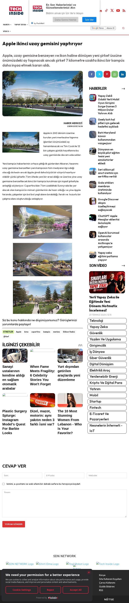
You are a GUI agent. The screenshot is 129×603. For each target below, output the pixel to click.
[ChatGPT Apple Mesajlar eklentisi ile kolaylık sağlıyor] (92, 217)
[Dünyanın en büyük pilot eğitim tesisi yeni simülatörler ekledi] (92, 151)
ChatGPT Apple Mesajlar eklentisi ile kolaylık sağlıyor (108, 221)
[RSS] (124, 10)
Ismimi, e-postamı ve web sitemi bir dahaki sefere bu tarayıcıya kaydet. (44, 483)
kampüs (46, 332)
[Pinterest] (107, 74)
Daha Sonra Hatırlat (65, 19)
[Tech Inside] (107, 563)
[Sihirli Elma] (47, 563)
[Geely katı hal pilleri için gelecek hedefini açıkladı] (92, 121)
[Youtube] (118, 10)
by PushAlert (39, 23)
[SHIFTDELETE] (20, 563)
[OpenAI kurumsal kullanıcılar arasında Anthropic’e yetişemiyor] (92, 234)
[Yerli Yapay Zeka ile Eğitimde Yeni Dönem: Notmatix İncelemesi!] (107, 282)
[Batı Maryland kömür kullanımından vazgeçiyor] (92, 134)
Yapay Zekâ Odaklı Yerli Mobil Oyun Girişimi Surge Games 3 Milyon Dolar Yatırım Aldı (108, 104)
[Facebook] (91, 74)
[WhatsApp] (114, 74)
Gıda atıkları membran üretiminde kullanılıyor (106, 188)
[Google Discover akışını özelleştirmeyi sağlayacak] (92, 201)
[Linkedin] (100, 10)
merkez (56, 332)
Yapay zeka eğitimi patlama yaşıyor (108, 256)
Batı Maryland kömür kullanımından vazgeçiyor (107, 138)
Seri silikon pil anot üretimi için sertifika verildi (108, 173)
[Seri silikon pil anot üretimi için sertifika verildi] (92, 171)
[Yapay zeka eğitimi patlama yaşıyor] (92, 254)
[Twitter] (112, 10)
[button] (123, 28)
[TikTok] (106, 10)
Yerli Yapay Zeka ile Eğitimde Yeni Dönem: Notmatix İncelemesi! (104, 303)
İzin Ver (89, 19)
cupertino (35, 332)
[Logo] (20, 10)
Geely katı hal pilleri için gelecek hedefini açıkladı (109, 123)
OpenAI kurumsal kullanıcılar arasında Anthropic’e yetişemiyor (108, 239)
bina (26, 332)
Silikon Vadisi (69, 332)
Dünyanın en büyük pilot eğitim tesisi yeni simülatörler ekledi (109, 156)
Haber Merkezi (73, 123)
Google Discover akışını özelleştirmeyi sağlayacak (108, 204)
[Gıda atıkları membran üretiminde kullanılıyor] (92, 184)
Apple (18, 332)
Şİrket (6, 336)
